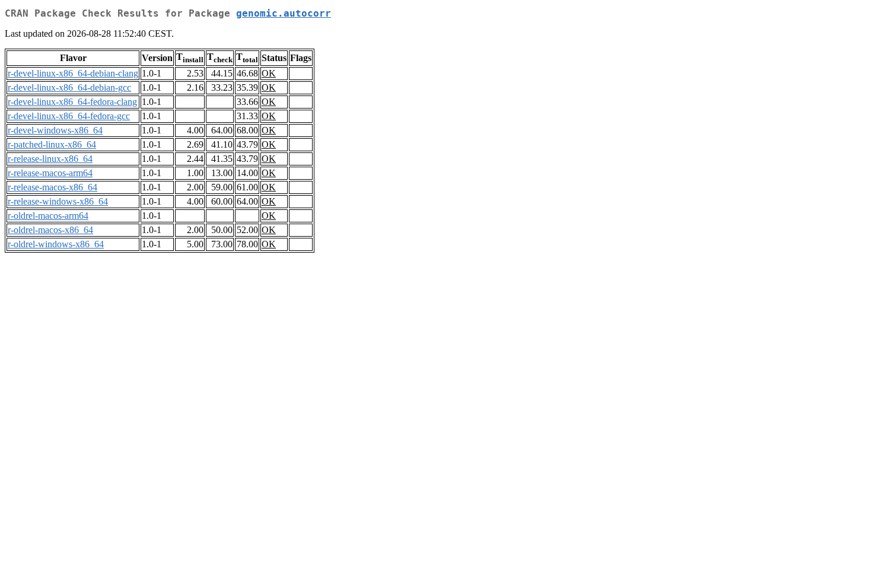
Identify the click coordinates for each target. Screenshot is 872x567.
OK (269, 73)
